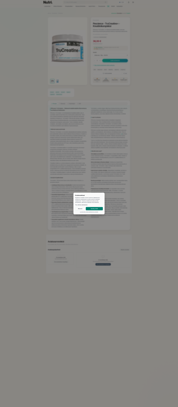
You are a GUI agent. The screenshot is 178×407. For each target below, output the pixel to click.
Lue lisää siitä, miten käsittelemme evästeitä (89, 212)
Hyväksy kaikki (94, 208)
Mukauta (80, 208)
